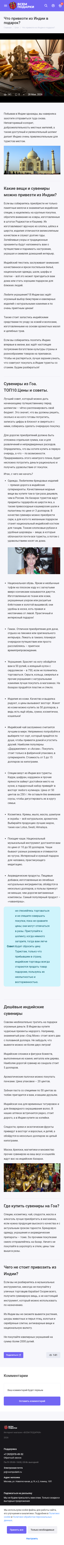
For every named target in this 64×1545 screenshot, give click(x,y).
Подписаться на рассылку (18, 1493)
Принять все (16, 1529)
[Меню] (5, 5)
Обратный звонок (12, 1457)
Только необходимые (42, 1529)
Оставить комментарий (32, 1401)
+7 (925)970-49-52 (13, 1454)
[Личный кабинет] (53, 5)
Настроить (32, 1538)
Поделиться (12, 1355)
